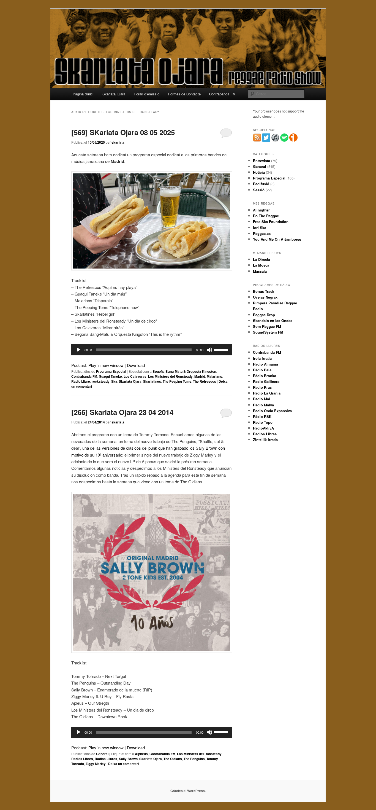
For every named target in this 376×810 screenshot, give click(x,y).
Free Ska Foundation (270, 221)
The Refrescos (204, 381)
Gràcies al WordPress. (188, 790)
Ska (114, 381)
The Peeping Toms (177, 381)
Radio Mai (261, 398)
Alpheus (141, 753)
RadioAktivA (263, 428)
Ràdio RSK (262, 416)
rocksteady (101, 381)
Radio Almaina (265, 364)
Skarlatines (152, 381)
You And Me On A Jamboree (277, 239)
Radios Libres (82, 758)
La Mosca (261, 265)
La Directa (261, 259)
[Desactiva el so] (209, 350)
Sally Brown (128, 758)
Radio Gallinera (266, 381)
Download (136, 365)
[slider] (221, 349)
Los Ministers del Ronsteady (170, 376)
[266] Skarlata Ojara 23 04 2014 (122, 412)
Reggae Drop (264, 314)
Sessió (259, 189)
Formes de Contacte (184, 93)
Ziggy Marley (96, 763)
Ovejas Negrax (265, 297)
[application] (151, 349)
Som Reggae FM (267, 326)
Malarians (214, 376)
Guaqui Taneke (110, 376)
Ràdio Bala (262, 369)
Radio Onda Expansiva (272, 410)
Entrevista (261, 160)
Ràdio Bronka (264, 375)
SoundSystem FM (268, 332)
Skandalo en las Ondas (272, 320)
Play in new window (106, 365)
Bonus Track (263, 291)
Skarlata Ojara (113, 93)
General (102, 753)
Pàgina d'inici (83, 93)
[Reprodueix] (78, 350)
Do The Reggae (266, 215)
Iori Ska (259, 227)
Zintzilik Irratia (265, 439)
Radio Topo (263, 422)
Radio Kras (262, 387)
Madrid (199, 376)
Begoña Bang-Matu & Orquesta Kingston (184, 371)
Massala (260, 271)
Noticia (259, 172)
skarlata (117, 142)
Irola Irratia (262, 358)
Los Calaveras (135, 376)
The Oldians (173, 758)
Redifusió (261, 183)
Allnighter (261, 210)
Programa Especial (111, 371)
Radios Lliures (106, 758)
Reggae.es (262, 233)
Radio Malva (263, 404)
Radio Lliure (80, 381)
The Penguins (194, 758)
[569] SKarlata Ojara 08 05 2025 (123, 132)
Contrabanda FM (222, 93)
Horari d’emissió (146, 93)
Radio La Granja (266, 393)
